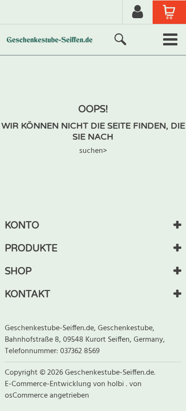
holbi (116, 384)
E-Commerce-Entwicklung (49, 384)
